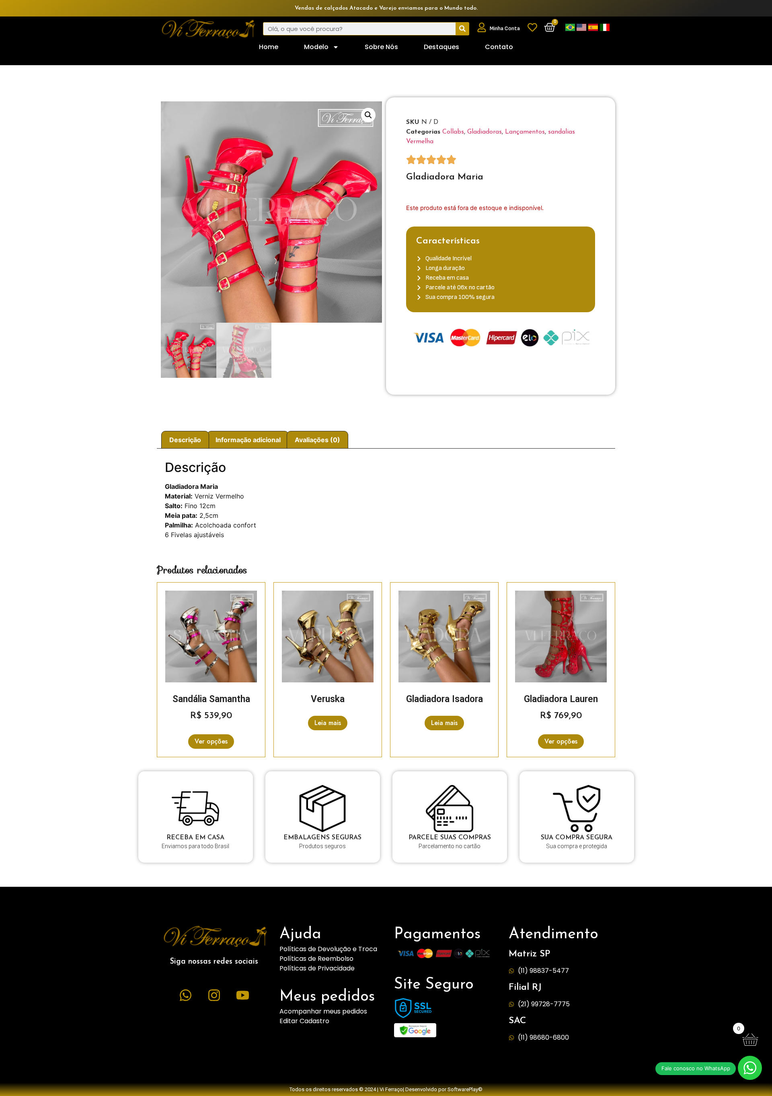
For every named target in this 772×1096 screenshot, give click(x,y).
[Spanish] (594, 29)
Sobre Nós (381, 47)
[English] (582, 29)
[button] (368, 115)
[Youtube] (243, 995)
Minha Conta (505, 28)
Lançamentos (525, 132)
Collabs (453, 132)
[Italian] (605, 29)
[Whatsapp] (185, 995)
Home (268, 47)
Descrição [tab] (185, 440)
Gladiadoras (484, 132)
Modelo (316, 47)
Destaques (441, 47)
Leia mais (327, 722)
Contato (499, 47)
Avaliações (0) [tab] (317, 440)
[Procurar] (462, 29)
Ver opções (211, 741)
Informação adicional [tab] (248, 440)
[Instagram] (214, 995)
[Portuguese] (571, 29)
